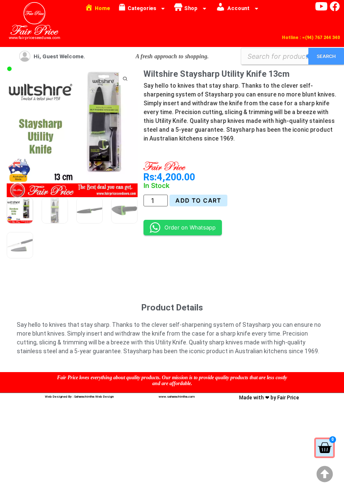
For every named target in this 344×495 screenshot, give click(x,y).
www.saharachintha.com (177, 397)
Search (326, 56)
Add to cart (198, 200)
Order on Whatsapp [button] (190, 227)
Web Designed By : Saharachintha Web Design (79, 397)
